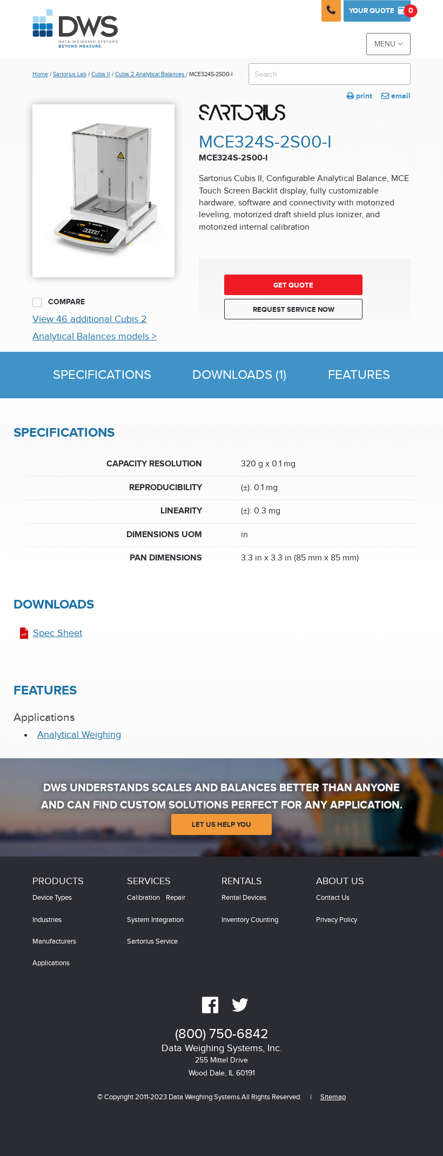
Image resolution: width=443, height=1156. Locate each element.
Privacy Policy (336, 920)
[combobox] (330, 74)
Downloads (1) (239, 375)
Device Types (52, 898)
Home (40, 74)
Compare (65, 301)
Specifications (102, 375)
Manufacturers (54, 942)
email (396, 96)
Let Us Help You (221, 824)
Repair (175, 898)
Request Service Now (293, 309)
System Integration (155, 920)
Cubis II (100, 74)
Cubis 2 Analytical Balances (150, 74)
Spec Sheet (57, 633)
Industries (47, 920)
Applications (51, 963)
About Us (340, 881)
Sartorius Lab (69, 74)
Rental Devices (244, 898)
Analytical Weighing (79, 734)
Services (149, 881)
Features (359, 375)
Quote (380, 10)
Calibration (143, 898)
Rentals (242, 881)
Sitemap (333, 1097)
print (359, 96)
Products (58, 881)
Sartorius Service (152, 942)
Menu (388, 44)
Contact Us (333, 898)
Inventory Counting (250, 920)
